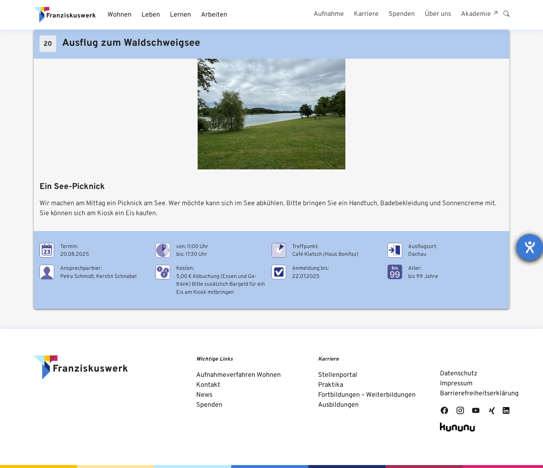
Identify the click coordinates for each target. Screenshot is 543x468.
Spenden (209, 405)
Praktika (330, 385)
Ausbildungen (338, 405)
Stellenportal (337, 375)
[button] (119, 15)
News (204, 395)
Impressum (456, 383)
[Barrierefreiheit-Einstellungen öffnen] (529, 247)
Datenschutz (458, 373)
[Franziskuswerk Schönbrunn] (65, 15)
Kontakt (208, 385)
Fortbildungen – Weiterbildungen (367, 395)
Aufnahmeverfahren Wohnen (238, 375)
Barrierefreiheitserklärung (479, 393)
